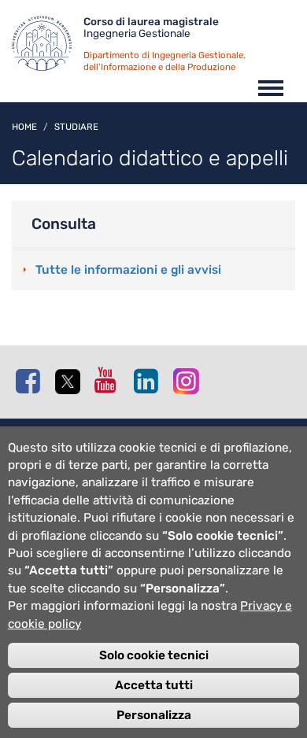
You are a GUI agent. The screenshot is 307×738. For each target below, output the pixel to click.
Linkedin (149, 381)
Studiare (76, 126)
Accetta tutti (154, 685)
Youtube (110, 380)
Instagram (189, 380)
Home (24, 126)
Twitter (71, 381)
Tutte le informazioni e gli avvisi (128, 270)
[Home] (47, 47)
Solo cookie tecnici (154, 655)
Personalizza (154, 715)
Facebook (31, 381)
